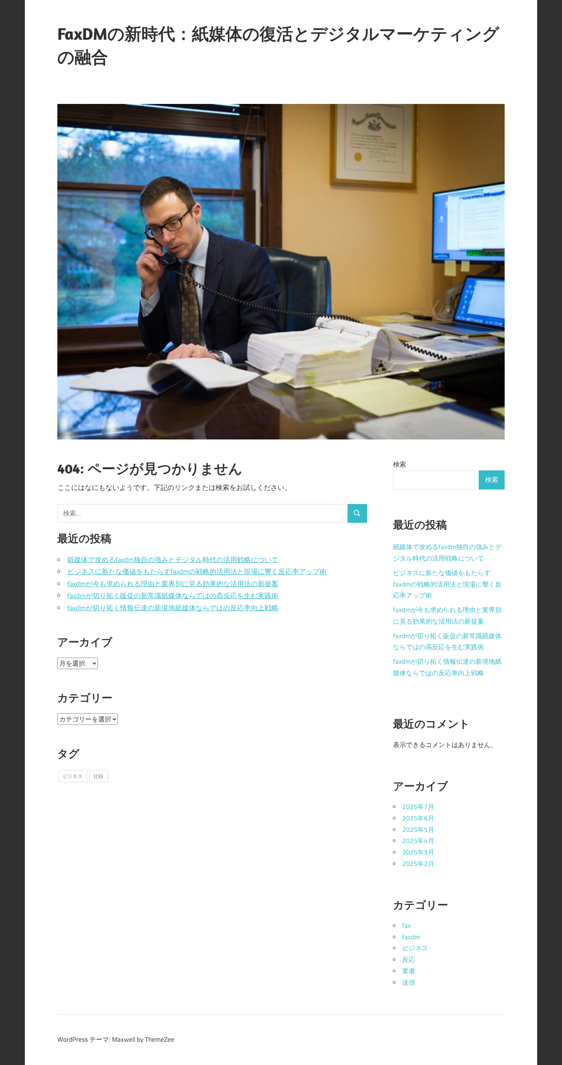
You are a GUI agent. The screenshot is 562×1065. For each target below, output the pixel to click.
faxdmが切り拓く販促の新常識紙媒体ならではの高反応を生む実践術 (172, 595)
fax (406, 925)
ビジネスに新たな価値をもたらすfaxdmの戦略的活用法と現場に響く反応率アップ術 (196, 571)
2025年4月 (418, 841)
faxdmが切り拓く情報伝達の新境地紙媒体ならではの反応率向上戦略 (172, 608)
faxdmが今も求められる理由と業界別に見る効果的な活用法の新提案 (172, 584)
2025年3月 (418, 852)
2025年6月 (418, 818)
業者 (408, 971)
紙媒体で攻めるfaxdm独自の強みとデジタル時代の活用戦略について (172, 559)
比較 (99, 776)
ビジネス (73, 776)
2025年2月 (418, 864)
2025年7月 (418, 807)
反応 (408, 959)
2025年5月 (418, 830)
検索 (399, 464)
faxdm (411, 937)
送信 (408, 982)
